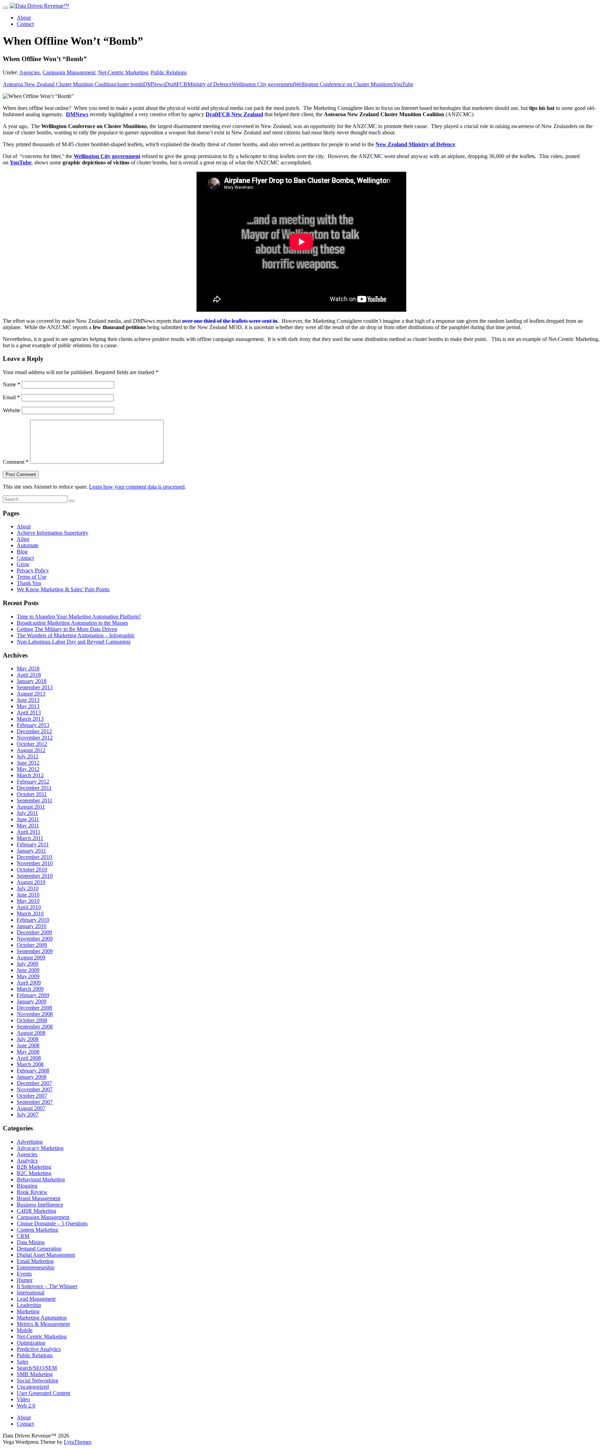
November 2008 (35, 1014)
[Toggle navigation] (5, 8)
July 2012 (27, 756)
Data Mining (31, 1242)
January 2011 (31, 851)
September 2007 (35, 1102)
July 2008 (27, 1039)
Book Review (32, 1192)
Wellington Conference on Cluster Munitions (343, 84)
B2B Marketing (34, 1167)
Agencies (29, 72)
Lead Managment (36, 1299)
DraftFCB (176, 84)
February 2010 (33, 920)
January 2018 (31, 681)
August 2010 (31, 882)
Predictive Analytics (39, 1349)
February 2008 (33, 1071)
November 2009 (35, 939)
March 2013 (30, 719)
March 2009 (30, 989)
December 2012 (34, 731)
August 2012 (31, 750)
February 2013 (33, 725)
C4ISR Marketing (36, 1211)
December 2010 (34, 857)
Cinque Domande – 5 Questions (52, 1223)
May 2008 (28, 1052)
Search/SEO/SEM (37, 1368)
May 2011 (28, 826)
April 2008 (29, 1058)
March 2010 (30, 913)
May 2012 (28, 769)
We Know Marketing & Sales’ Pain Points (63, 589)
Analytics (27, 1161)
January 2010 (31, 926)
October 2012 (32, 744)
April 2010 (29, 907)
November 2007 (35, 1089)
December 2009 (34, 932)
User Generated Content (43, 1393)
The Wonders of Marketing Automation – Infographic (76, 635)
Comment (16, 462)
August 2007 (31, 1108)
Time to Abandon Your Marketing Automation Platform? (79, 616)
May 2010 (28, 901)
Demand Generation (39, 1249)
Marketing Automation (42, 1318)
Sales (22, 1362)
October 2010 (32, 869)
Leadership (29, 1305)
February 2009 (33, 995)
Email (11, 397)
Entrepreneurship (35, 1267)
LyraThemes (77, 1442)
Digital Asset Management (46, 1255)
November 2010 (35, 863)
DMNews (154, 84)
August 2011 (31, 807)
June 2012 (28, 763)
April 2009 (29, 983)
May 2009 (28, 976)
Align (23, 539)
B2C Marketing (34, 1173)
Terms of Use (31, 577)
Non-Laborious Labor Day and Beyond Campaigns (74, 642)
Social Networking (37, 1380)
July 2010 (27, 888)
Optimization (31, 1343)
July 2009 (27, 964)
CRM (23, 1236)
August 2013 (31, 694)
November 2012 (35, 738)
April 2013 (29, 712)
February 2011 (33, 844)
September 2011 (34, 800)
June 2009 (28, 970)
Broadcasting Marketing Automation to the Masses (72, 623)
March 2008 (30, 1064)
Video (23, 1399)
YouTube (403, 84)
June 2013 (28, 700)
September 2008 (35, 1027)
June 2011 (28, 819)
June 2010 (28, 895)
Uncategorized (33, 1387)
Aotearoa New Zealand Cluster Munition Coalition (59, 84)
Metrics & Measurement (43, 1324)
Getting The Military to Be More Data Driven (67, 629)
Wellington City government (263, 84)
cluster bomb (129, 84)
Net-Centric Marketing (123, 72)
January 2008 (31, 1077)
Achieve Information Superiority (52, 533)
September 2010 (35, 876)
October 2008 (32, 1020)
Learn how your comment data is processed (137, 487)
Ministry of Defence (209, 84)
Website (11, 410)
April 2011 (28, 832)
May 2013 (28, 706)
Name (11, 384)
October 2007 (32, 1096)
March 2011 (30, 838)
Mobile (24, 1330)
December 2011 (34, 788)
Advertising (30, 1142)
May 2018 (28, 668)
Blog (22, 552)
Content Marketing (37, 1230)
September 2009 (35, 951)
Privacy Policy (33, 570)
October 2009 (32, 945)
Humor (24, 1280)
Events (24, 1274)
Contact (25, 24)
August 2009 (31, 957)
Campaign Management (69, 72)
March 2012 (30, 775)
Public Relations (169, 72)
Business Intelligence (40, 1205)
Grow (23, 564)
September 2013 (35, 687)
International (30, 1292)
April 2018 (29, 675)
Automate (27, 545)
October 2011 (32, 794)
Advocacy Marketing (40, 1148)
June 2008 (28, 1045)
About (24, 18)
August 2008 (31, 1033)
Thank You (29, 583)
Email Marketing (35, 1261)
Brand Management (38, 1198)
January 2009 (31, 1001)
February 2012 (33, 782)
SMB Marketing (35, 1374)
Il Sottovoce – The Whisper (47, 1286)
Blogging (27, 1186)
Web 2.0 (26, 1406)
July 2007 (27, 1114)
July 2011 (27, 813)
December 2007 (34, 1083)
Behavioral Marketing (41, 1179)
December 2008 (34, 1008)
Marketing (28, 1311)
